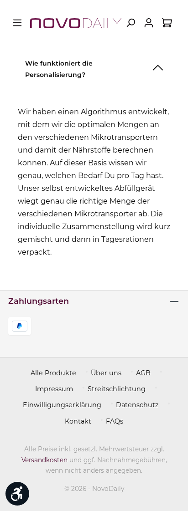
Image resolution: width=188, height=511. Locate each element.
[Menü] (17, 23)
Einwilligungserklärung (62, 405)
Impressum (54, 389)
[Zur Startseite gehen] (75, 22)
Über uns (106, 373)
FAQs (114, 421)
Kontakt (78, 421)
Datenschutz (137, 405)
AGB (143, 373)
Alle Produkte (53, 373)
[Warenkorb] (167, 23)
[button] (94, 67)
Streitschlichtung (117, 389)
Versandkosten (44, 460)
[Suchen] (130, 23)
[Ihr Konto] (149, 23)
